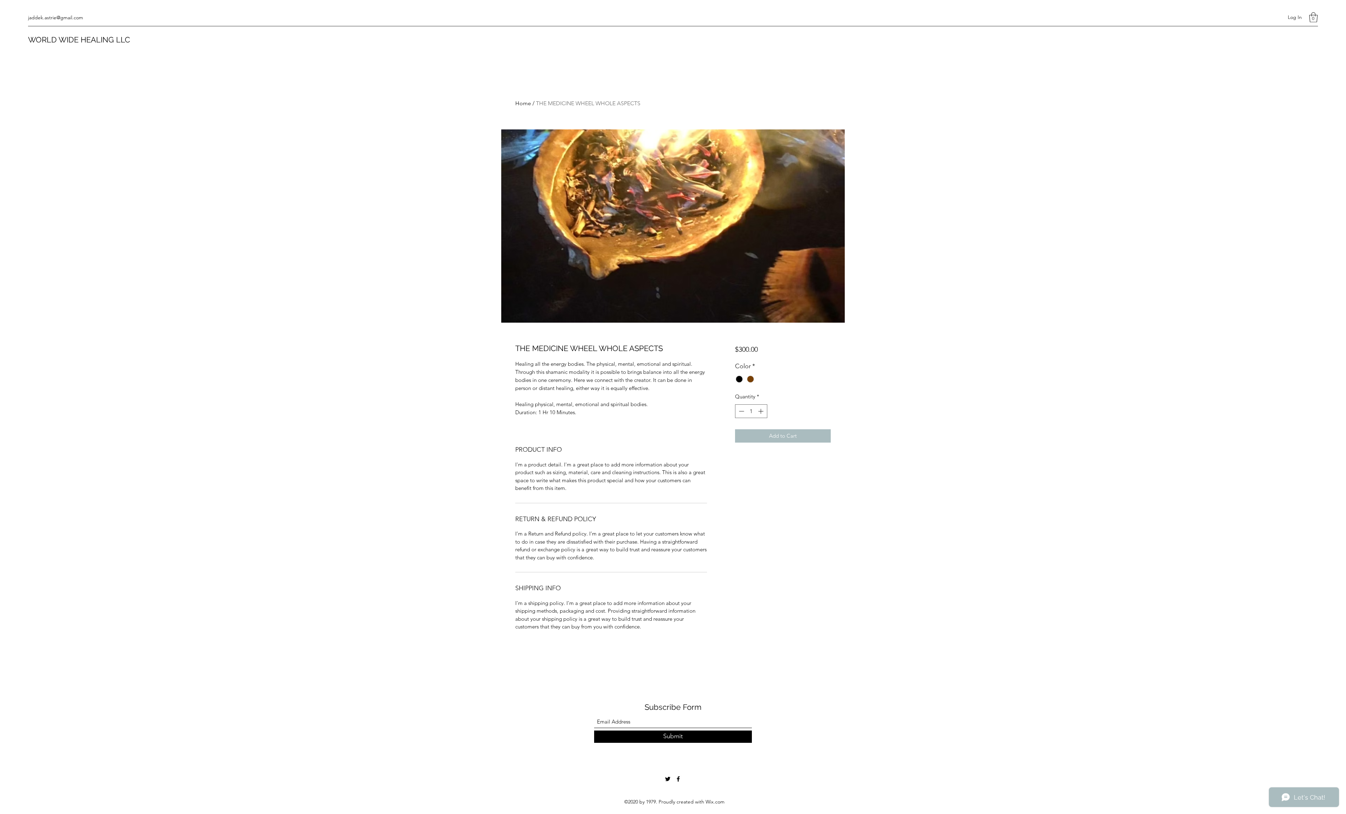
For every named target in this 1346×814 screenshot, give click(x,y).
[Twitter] (667, 778)
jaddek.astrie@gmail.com (55, 17)
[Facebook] (678, 778)
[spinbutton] (751, 411)
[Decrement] (741, 411)
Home (523, 103)
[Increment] (761, 411)
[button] (1313, 17)
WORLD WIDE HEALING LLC (79, 39)
